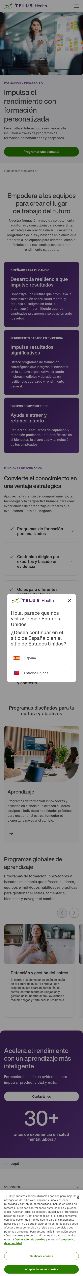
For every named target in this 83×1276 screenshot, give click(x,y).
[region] (41, 1233)
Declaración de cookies (30, 1239)
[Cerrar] (78, 1198)
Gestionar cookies (41, 1256)
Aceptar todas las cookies (41, 1269)
